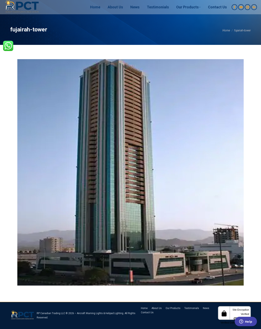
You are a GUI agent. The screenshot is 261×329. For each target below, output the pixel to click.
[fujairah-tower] (130, 172)
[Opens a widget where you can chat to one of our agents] (245, 322)
